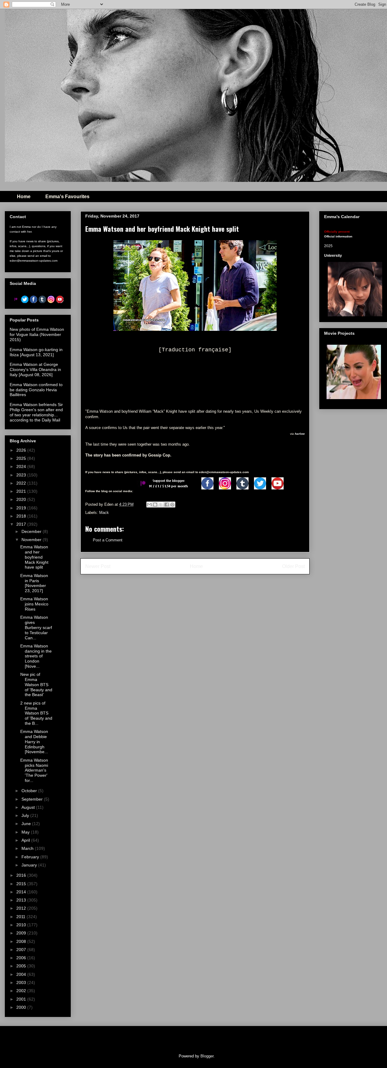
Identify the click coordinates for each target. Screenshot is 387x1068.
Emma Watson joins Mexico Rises (34, 603)
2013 (21, 900)
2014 (21, 891)
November (32, 539)
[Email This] (149, 505)
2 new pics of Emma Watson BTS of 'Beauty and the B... (36, 713)
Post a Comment (107, 540)
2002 (21, 990)
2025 (21, 458)
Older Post (293, 566)
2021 (21, 491)
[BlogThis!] (155, 505)
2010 (21, 924)
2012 (21, 908)
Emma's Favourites (67, 196)
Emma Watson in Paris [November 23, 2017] (34, 583)
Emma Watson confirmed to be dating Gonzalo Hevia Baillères (36, 389)
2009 (21, 933)
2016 (21, 875)
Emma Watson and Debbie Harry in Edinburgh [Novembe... (34, 741)
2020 (21, 499)
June (26, 823)
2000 (21, 1007)
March (28, 848)
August (28, 807)
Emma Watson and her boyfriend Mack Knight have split (34, 556)
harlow (300, 433)
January (29, 865)
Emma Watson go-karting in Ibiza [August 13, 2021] (36, 352)
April (26, 840)
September (32, 799)
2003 (21, 982)
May (26, 832)
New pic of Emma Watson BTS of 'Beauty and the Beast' (36, 684)
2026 (21, 450)
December (32, 531)
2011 (21, 916)
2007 (21, 949)
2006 (21, 957)
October (29, 790)
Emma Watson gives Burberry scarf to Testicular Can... (36, 627)
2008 (21, 941)
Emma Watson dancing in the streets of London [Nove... (36, 656)
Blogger (206, 1056)
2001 (21, 999)
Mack (104, 512)
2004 (21, 974)
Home (24, 196)
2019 (21, 507)
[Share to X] (161, 505)
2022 (21, 483)
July (25, 815)
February (30, 856)
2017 (21, 524)
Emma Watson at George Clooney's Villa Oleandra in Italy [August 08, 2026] (35, 369)
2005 (21, 965)
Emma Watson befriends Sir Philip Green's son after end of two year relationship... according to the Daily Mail (36, 412)
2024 (21, 466)
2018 (21, 516)
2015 (21, 883)
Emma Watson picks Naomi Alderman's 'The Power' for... (34, 770)
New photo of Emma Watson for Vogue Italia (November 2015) (37, 334)
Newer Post (97, 566)
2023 (21, 475)
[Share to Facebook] (167, 505)
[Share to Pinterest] (172, 505)
